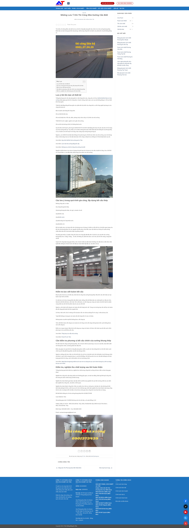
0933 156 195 (103, 488)
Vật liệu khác (120, 29)
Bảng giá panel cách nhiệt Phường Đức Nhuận (124, 38)
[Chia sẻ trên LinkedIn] (89, 451)
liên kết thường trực (94, 456)
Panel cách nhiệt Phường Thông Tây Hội (124, 53)
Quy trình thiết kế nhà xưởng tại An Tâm (72, 140)
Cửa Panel (120, 18)
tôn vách (62, 217)
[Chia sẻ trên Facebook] (79, 451)
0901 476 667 (99, 505)
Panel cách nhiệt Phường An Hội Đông (125, 57)
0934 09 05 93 (99, 491)
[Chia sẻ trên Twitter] (81, 451)
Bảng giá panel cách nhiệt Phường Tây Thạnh (124, 69)
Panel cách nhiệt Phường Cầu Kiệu (124, 48)
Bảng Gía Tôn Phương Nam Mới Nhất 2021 (69, 467)
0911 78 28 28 (99, 499)
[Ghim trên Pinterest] (87, 451)
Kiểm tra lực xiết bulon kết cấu (64, 87)
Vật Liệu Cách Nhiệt (104, 8)
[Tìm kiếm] (68, 3)
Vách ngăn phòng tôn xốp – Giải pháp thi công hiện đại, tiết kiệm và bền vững (124, 63)
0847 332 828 (99, 497)
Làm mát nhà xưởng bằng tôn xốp (70, 143)
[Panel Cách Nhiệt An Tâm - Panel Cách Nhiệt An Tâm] (60, 3)
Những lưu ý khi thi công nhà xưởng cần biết (73, 147)
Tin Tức (121, 8)
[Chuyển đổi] (132, 21)
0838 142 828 (99, 503)
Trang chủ (59, 8)
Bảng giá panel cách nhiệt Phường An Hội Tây (124, 43)
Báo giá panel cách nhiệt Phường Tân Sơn (123, 73)
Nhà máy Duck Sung (104, 467)
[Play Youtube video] (84, 431)
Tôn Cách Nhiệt (91, 8)
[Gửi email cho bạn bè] (84, 451)
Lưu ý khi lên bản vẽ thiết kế (63, 83)
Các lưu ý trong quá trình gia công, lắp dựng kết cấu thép (70, 85)
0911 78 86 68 (99, 493)
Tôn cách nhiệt (121, 23)
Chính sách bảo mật (121, 487)
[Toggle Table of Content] (83, 81)
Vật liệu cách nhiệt (122, 26)
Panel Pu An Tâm (66, 337)
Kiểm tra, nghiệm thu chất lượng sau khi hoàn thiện (68, 91)
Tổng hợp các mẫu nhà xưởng (70, 333)
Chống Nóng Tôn (90, 19)
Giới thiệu (67, 8)
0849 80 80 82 (99, 508)
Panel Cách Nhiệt (78, 8)
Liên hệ (115, 8)
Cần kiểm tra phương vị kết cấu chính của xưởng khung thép (71, 89)
